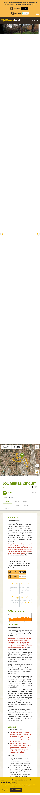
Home (10, 20)
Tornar (6, 479)
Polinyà (10, 497)
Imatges (25, 501)
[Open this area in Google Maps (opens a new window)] (3, 475)
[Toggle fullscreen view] (37, 447)
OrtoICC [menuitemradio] (17, 447)
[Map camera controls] (37, 465)
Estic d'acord (16, 790)
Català (33, 20)
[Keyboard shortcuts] (9, 475)
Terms (38, 475)
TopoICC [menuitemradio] (6, 447)
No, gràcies (5, 790)
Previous (2, 234)
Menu (37, 13)
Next (37, 234)
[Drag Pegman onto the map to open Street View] (37, 472)
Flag (35, 487)
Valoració (16, 505)
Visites (26, 505)
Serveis (7, 508)
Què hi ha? (16, 501)
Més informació (32, 786)
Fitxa (7, 501)
